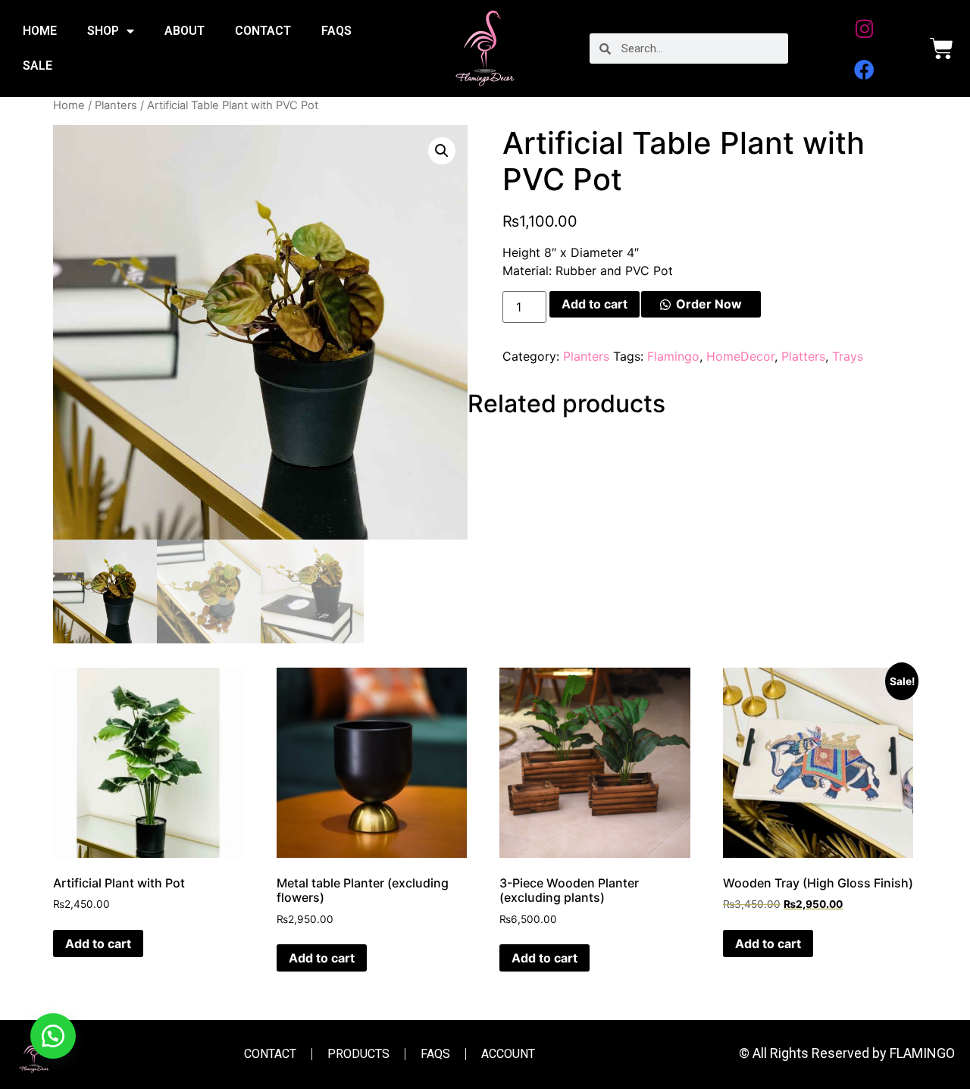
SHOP (103, 30)
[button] (441, 150)
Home (69, 105)
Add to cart (594, 303)
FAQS (336, 30)
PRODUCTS (358, 1054)
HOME (40, 30)
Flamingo (673, 356)
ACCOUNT (508, 1054)
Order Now (709, 303)
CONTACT (263, 30)
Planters (116, 105)
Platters (803, 356)
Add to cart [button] (98, 943)
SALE (37, 65)
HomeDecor (740, 356)
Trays (847, 356)
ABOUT (184, 30)
